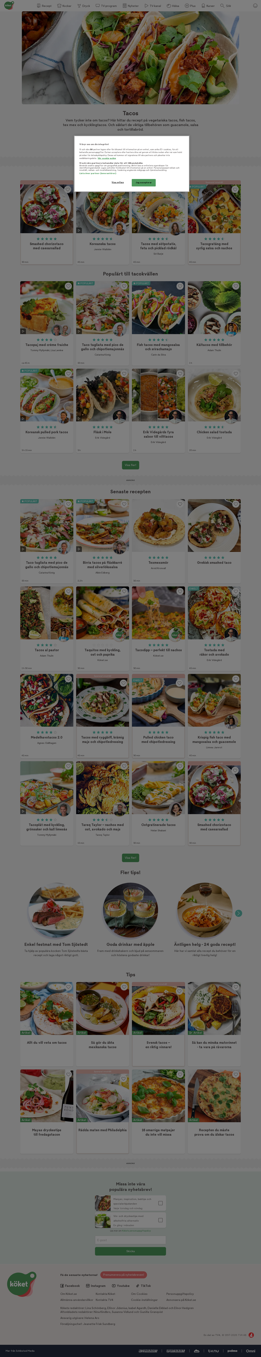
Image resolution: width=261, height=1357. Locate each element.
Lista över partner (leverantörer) (97, 173)
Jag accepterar (144, 182)
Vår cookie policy (107, 158)
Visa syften (118, 182)
